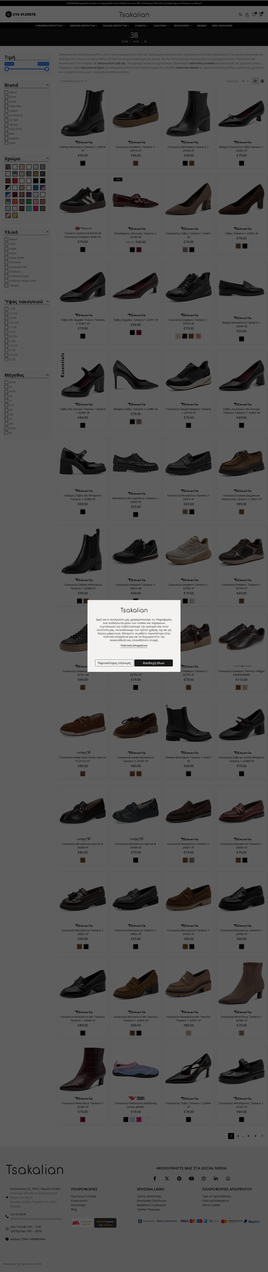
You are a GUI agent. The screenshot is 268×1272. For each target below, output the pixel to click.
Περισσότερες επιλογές (114, 663)
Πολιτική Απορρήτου (134, 645)
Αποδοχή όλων (153, 663)
